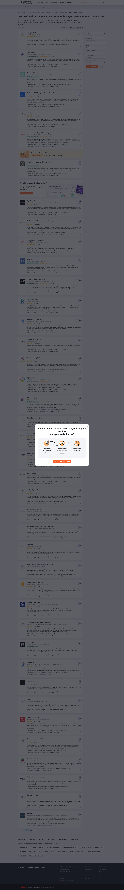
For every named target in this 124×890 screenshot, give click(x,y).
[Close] (87, 426)
